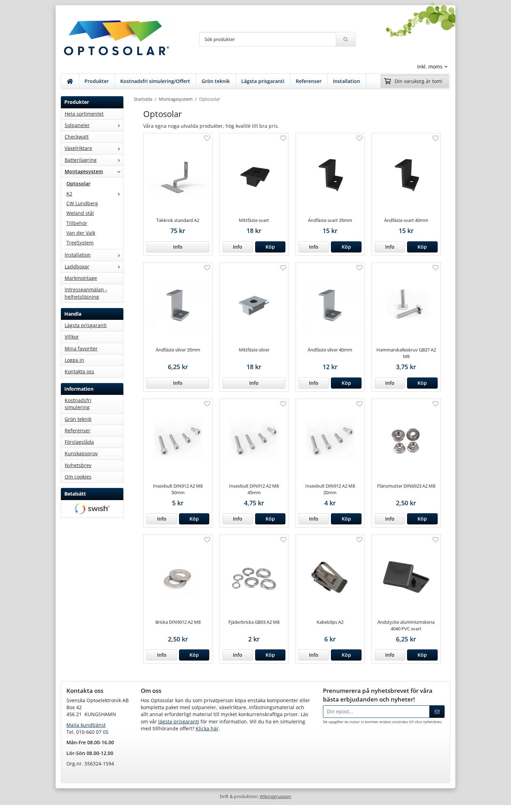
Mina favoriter (81, 348)
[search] (345, 39)
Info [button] (177, 246)
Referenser (309, 81)
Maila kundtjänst (86, 725)
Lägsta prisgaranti (262, 81)
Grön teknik (216, 81)
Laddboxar (77, 266)
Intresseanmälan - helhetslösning (86, 293)
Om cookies (78, 476)
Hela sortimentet (84, 113)
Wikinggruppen (275, 796)
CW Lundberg (82, 203)
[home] (70, 81)
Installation (346, 81)
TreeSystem (80, 242)
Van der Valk (80, 233)
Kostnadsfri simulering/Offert (155, 81)
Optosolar (78, 183)
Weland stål (80, 213)
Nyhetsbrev (78, 465)
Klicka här (207, 728)
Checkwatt (77, 136)
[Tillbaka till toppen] (446, 795)
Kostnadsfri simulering (78, 403)
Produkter (96, 81)
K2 (69, 193)
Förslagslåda (79, 442)
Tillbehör (76, 223)
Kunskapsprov (81, 453)
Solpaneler (77, 125)
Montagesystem (84, 171)
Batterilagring (81, 160)
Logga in (74, 360)
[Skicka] (437, 711)
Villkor (72, 336)
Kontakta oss (79, 371)
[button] (270, 246)
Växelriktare (78, 148)
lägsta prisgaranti (178, 721)
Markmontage (81, 278)
